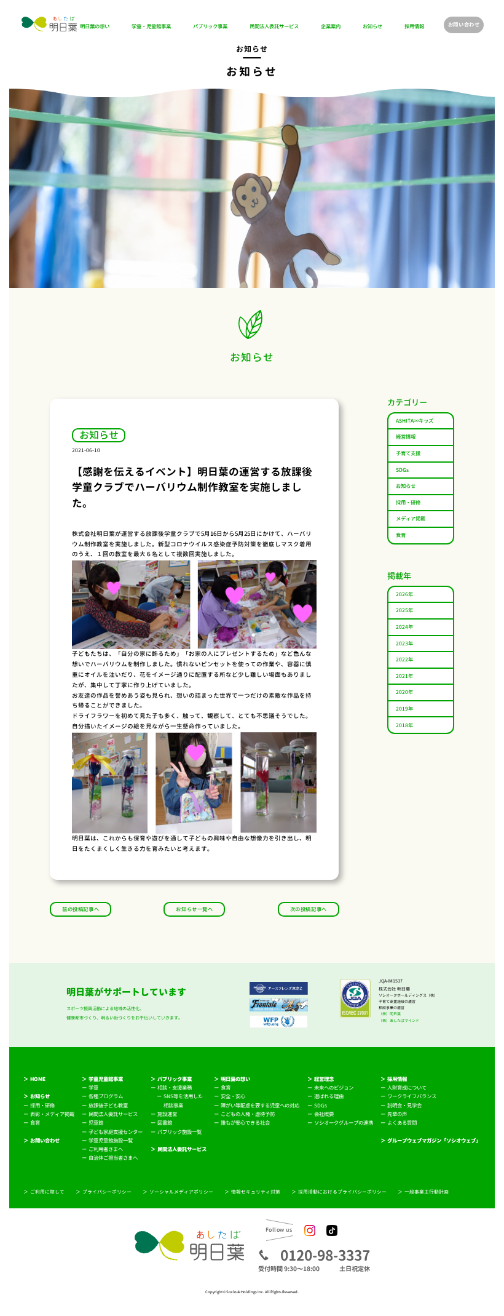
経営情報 (405, 437)
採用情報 (414, 26)
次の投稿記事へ (308, 909)
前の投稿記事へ (80, 909)
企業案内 (331, 26)
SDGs (402, 470)
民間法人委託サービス (274, 26)
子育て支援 (408, 453)
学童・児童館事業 (151, 26)
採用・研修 (408, 502)
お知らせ (372, 26)
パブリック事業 (210, 26)
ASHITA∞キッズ (414, 421)
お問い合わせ (464, 24)
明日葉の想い (94, 26)
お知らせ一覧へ (194, 909)
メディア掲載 (410, 518)
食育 (401, 535)
